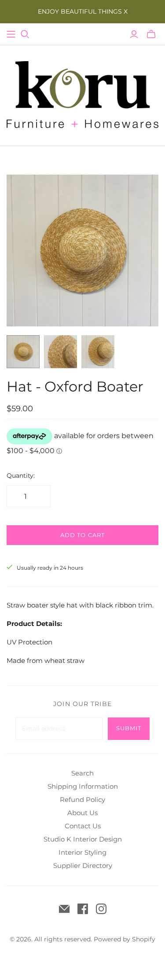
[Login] (134, 34)
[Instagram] (101, 909)
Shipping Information (83, 786)
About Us (82, 813)
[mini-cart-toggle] (151, 34)
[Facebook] (82, 909)
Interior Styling (82, 852)
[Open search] (25, 34)
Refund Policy (82, 799)
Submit (128, 728)
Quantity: (21, 475)
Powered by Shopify (124, 939)
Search (82, 773)
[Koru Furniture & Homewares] (82, 94)
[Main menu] (11, 34)
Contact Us (83, 826)
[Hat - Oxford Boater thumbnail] (23, 351)
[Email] (64, 909)
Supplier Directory (82, 865)
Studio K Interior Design (83, 839)
